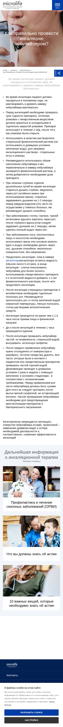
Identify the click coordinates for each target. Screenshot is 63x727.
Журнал (14, 70)
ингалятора (13, 260)
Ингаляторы (25, 70)
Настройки (31, 720)
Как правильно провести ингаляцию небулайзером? (25, 72)
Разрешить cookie (31, 712)
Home (5, 70)
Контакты (12, 675)
